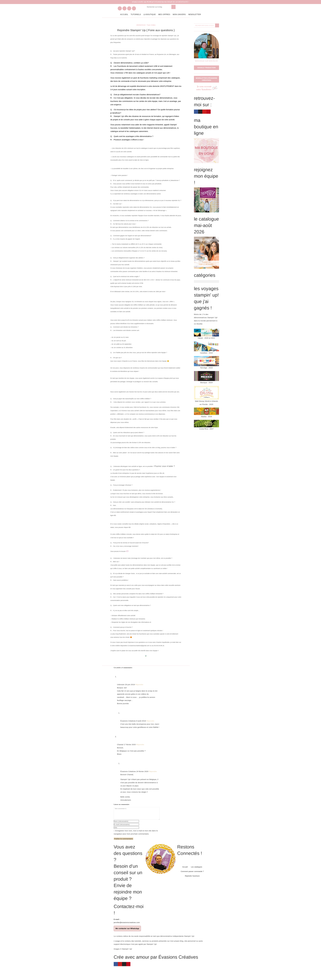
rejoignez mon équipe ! (206, 176)
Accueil (124, 14)
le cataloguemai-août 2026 (206, 225)
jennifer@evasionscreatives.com (127, 922)
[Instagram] (124, 8)
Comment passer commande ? (192, 871)
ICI (115, 515)
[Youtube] (129, 8)
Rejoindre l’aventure (192, 876)
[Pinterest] (134, 8)
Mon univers (179, 14)
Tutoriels (136, 14)
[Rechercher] (173, 7)
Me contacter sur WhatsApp (127, 928)
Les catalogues (196, 867)
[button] (206, 281)
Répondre (139, 684)
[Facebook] (120, 8)
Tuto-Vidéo (151, 25)
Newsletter (194, 14)
